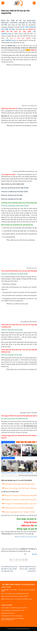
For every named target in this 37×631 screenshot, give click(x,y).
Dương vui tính (10, 613)
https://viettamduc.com (7, 619)
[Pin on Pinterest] (23, 560)
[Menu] (2, 3)
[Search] (34, 3)
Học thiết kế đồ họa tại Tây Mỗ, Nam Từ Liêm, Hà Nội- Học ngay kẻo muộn (9, 569)
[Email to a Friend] (20, 560)
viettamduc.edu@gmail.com (11, 618)
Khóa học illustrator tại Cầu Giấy (11, 195)
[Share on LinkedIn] (26, 560)
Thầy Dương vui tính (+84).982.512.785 (14, 610)
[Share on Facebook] (13, 560)
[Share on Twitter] (16, 560)
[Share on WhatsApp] (10, 560)
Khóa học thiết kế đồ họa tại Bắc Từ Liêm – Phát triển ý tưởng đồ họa (27, 569)
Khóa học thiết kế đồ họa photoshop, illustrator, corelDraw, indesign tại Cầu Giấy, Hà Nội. (18, 22)
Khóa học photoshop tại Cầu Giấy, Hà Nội (14, 188)
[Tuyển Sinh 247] (18, 3)
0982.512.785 (9, 607)
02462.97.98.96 (23, 607)
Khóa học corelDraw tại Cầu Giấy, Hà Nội (14, 191)
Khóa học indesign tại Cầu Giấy (11, 199)
